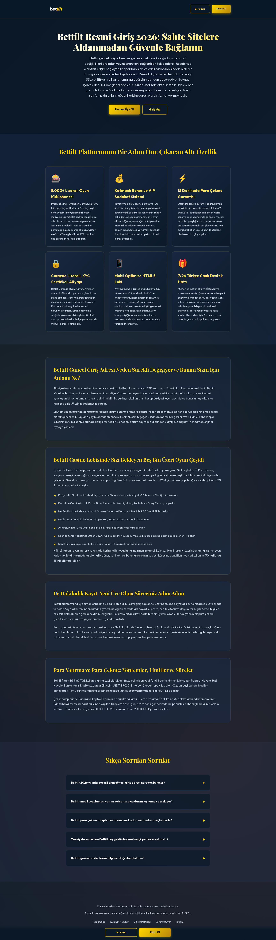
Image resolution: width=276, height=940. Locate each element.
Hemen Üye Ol (124, 109)
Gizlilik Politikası (142, 921)
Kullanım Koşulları (119, 921)
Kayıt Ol (221, 8)
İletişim (180, 921)
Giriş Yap (200, 8)
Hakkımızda (98, 921)
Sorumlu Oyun (163, 921)
